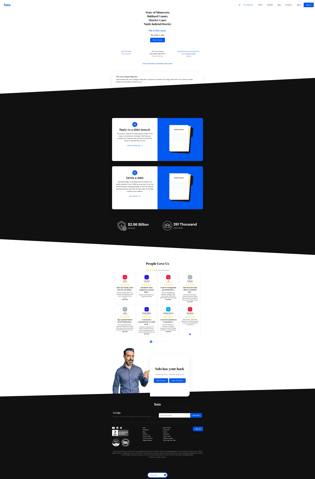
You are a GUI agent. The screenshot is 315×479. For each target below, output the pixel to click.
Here (179, 79)
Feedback (146, 430)
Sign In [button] (299, 5)
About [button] (260, 5)
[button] (165, 475)
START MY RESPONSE (134, 145)
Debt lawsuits (161, 381)
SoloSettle (166, 430)
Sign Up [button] (308, 5)
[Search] (239, 5)
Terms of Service (148, 438)
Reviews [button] (270, 5)
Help (144, 428)
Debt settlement (177, 381)
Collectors (166, 434)
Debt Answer (167, 428)
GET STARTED (134, 196)
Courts (165, 432)
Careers (145, 434)
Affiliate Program (168, 438)
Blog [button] (279, 5)
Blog (144, 432)
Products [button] (289, 5)
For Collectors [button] (248, 5)
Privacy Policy (147, 436)
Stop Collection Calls (169, 440)
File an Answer (158, 40)
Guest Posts (167, 436)
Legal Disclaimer (147, 440)
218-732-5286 (126, 51)
